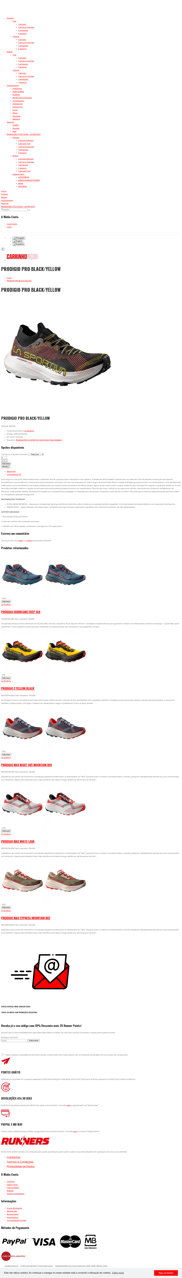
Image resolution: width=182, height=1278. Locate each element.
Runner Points (12, 1214)
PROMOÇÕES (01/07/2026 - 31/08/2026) (24, 134)
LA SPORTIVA (33, 440)
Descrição (11, 471)
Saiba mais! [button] (118, 1273)
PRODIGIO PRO (21, 440)
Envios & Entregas (14, 1208)
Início (9, 278)
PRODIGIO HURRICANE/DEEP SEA (20, 612)
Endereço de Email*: (9, 1037)
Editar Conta (12, 1184)
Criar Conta (12, 224)
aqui (69, 1105)
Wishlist (5, 467)
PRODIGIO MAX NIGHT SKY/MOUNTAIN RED (26, 765)
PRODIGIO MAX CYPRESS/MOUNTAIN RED (25, 918)
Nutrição (10, 122)
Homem (10, 18)
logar (20, 540)
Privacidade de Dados (21, 1166)
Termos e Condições (20, 1162)
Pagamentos (12, 1217)
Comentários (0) (14, 474)
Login (9, 227)
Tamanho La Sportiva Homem (14, 454)
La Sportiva (6, 604)
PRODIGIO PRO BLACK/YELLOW (19, 281)
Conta (29, 540)
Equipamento (13, 85)
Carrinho (11, 1181)
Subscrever (33, 1040)
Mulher (10, 52)
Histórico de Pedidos (15, 1194)
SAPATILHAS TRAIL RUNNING (50, 440)
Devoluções (12, 1211)
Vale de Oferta (13, 1187)
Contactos (13, 1157)
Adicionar (6, 464)
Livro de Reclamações (16, 1220)
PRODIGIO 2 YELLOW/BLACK (17, 688)
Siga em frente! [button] (166, 1273)
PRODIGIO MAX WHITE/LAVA (18, 841)
